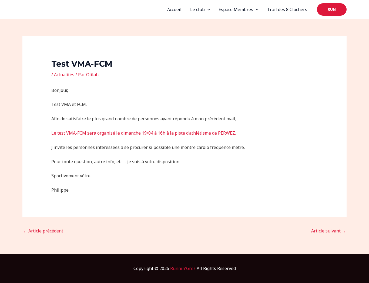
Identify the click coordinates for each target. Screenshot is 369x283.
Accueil (174, 9)
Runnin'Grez (183, 268)
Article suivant (328, 231)
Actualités (64, 75)
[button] (332, 9)
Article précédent (43, 231)
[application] (207, 9)
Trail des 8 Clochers (287, 9)
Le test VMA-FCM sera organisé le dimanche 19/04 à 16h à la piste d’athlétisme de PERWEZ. (143, 133)
